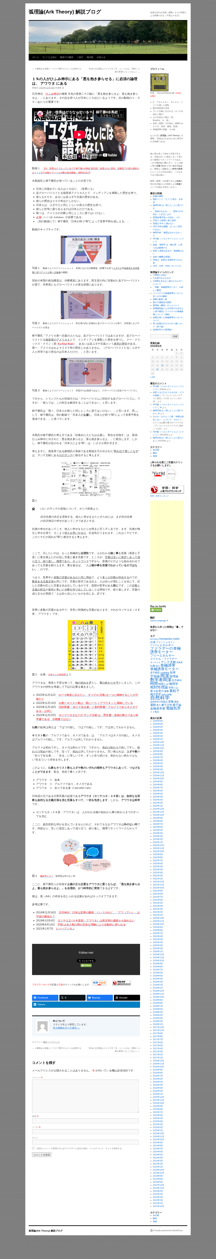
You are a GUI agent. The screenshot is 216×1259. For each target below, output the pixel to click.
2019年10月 (158, 960)
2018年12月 (158, 991)
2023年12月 (158, 809)
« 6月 (152, 377)
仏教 (152, 665)
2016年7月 (158, 1076)
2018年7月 (158, 1006)
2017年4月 (158, 1048)
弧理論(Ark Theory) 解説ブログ (65, 11)
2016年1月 (158, 1094)
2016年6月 (158, 1079)
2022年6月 (158, 863)
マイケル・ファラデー (163, 658)
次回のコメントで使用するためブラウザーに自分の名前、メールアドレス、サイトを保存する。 (80, 1148)
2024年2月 (158, 803)
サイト (35, 1137)
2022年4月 (158, 869)
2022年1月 (158, 878)
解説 (45, 1042)
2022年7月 (158, 860)
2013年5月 (158, 1182)
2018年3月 (158, 1018)
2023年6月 (158, 827)
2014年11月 (158, 1136)
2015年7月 (158, 1112)
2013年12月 (158, 1170)
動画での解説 (66, 57)
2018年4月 (158, 1015)
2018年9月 (158, 1000)
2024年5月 (158, 794)
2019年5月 (158, 976)
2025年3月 (158, 769)
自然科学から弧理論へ (163, 329)
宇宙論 (155, 676)
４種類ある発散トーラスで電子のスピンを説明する (56, 69)
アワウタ (154, 645)
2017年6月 (158, 1042)
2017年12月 (158, 1027)
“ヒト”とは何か (49, 57)
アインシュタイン (165, 642)
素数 (166, 691)
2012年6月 (158, 1191)
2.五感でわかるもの (162, 278)
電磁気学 (173, 708)
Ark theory (154, 639)
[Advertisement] (167, 551)
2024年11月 (158, 775)
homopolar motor (169, 638)
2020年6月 (158, 936)
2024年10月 (158, 778)
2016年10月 (158, 1067)
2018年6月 (158, 1009)
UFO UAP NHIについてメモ (167, 266)
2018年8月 (158, 1003)
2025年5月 (158, 763)
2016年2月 (158, 1091)
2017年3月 (158, 1051)
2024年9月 (158, 781)
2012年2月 (158, 1200)
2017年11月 (158, 1030)
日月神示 (177, 680)
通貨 (176, 702)
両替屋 (180, 662)
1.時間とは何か (160, 275)
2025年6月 (158, 760)
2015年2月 (158, 1127)
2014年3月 (158, 1161)
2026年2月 (158, 736)
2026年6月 (158, 724)
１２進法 (154, 711)
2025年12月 (158, 742)
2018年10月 (158, 997)
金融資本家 (157, 708)
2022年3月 (158, 872)
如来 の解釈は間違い (162, 257)
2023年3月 (158, 836)
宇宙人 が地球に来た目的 (164, 220)
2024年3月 (158, 800)
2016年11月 (158, 1064)
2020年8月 (158, 930)
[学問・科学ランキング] (121, 984)
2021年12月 (158, 882)
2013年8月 (158, 1179)
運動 (153, 705)
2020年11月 (158, 921)
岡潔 (164, 675)
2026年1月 (158, 739)
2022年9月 (158, 854)
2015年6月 (158, 1115)
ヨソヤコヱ (155, 662)
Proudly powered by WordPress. (168, 1230)
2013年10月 (158, 1173)
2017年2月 (158, 1054)
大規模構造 (164, 673)
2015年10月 (158, 1103)
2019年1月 (158, 988)
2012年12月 (158, 1185)
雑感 (155, 456)
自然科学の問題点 (159, 702)
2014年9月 (158, 1142)
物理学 (173, 684)
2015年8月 (158, 1109)
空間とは (173, 687)
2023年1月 (158, 842)
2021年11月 (158, 885)
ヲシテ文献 (168, 662)
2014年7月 (158, 1148)
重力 (158, 705)
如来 (173, 672)
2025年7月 (158, 757)
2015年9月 (158, 1106)
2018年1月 (158, 1024)
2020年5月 (158, 939)
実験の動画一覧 (160, 299)
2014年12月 (158, 1133)
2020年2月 (158, 948)
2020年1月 (158, 951)
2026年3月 (158, 733)
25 (157, 369)
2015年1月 (158, 1130)
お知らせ (101, 57)
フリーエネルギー (162, 655)
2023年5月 (158, 830)
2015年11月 (158, 1100)
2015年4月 (158, 1121)
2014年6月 (158, 1151)
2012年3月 (158, 1197)
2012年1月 (158, 1203)
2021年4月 (158, 906)
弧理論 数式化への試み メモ (166, 217)
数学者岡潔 (160, 679)
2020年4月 (158, 942)
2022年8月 (158, 857)
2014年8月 (158, 1145)
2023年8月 (158, 821)
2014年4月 (158, 1158)
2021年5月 (158, 903)
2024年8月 (158, 784)
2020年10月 (158, 924)
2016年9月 (158, 1070)
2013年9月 (158, 1176)
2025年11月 (158, 745)
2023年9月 (158, 818)
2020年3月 (158, 945)
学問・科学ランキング (159, 496)
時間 (154, 683)
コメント (37, 1077)
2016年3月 (158, 1088)
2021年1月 (158, 915)
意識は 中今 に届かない (163, 223)
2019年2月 (158, 985)
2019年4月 (158, 979)
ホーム (35, 57)
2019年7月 (158, 969)
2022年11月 (158, 848)
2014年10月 (158, 1139)
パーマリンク (54, 1042)
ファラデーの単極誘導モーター (165, 650)
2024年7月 (158, 787)
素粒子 (174, 691)
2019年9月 (158, 963)
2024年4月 (158, 797)
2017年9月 (158, 1033)
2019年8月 (158, 966)
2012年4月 (158, 1194)
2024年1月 (158, 806)
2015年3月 (158, 1124)
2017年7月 (158, 1039)
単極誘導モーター (164, 669)
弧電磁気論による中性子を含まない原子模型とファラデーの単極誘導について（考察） (168, 311)
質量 (171, 701)
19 (162, 365)
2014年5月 (158, 1155)
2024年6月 (158, 791)
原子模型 (155, 672)
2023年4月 (158, 833)
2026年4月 (158, 730)
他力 (158, 666)
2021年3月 (158, 909)
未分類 (156, 450)
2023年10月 (158, 815)
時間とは (163, 684)
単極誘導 (167, 665)
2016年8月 (158, 1073)
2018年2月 (158, 1021)
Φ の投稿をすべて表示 (66, 1027)
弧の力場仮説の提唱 (162, 302)
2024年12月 (158, 772)
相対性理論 (159, 687)
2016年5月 (158, 1082)
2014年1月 (158, 1167)
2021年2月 (158, 912)
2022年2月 (158, 875)
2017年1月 (158, 1057)
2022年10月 (158, 851)
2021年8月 (158, 894)
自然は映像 (166, 694)
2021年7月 (158, 897)
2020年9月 (158, 927)
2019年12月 (158, 954)
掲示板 (90, 57)
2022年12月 (158, 845)
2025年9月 (158, 751)
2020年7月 (158, 933)
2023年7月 (158, 824)
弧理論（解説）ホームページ (166, 305)
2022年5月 (158, 866)
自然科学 (160, 697)
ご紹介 (80, 57)
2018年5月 (158, 1012)
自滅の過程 (158, 196)
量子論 (177, 705)
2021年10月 (158, 888)
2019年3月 (158, 982)
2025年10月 (158, 748)
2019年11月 (158, 957)
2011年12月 (158, 1206)
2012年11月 (158, 1188)
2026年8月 (158, 721)
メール (36, 1126)
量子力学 (166, 705)
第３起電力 (157, 691)
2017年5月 (158, 1045)
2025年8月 (158, 754)
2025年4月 (158, 766)
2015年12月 (158, 1097)
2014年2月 (158, 1164)
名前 (35, 1116)
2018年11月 (158, 994)
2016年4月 (158, 1085)
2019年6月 (158, 973)
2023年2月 (158, 839)
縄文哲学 (155, 694)
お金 (153, 642)
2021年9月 (158, 891)
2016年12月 (158, 1060)
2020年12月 (158, 918)
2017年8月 (158, 1036)
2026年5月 (158, 727)
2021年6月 (158, 900)
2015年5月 (158, 1118)
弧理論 (174, 676)
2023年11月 (158, 812)
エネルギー (166, 645)
